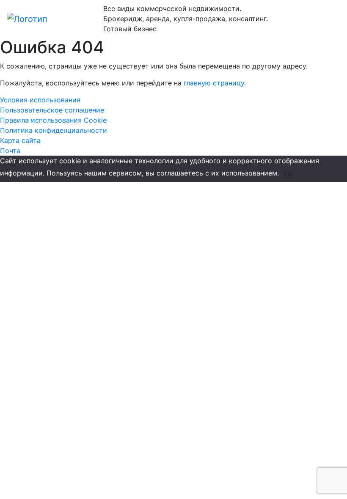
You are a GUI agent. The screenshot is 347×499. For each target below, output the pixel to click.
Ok (288, 174)
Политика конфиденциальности (53, 130)
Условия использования (40, 100)
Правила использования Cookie (53, 120)
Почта (10, 150)
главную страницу (214, 83)
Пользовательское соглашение (52, 110)
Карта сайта (20, 140)
